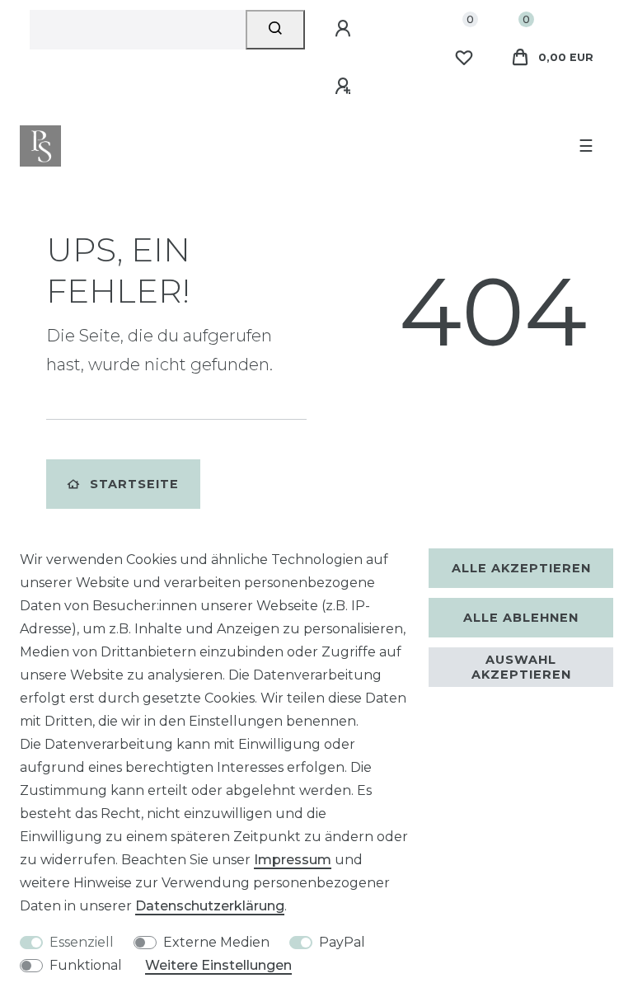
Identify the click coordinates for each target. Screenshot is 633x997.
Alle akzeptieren (521, 568)
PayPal (342, 942)
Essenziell (81, 942)
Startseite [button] (134, 484)
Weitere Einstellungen (218, 965)
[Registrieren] (345, 86)
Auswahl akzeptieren (521, 667)
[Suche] (276, 29)
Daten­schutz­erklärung (209, 906)
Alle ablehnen (521, 617)
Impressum (292, 860)
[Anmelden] (345, 29)
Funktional (85, 965)
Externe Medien (216, 942)
